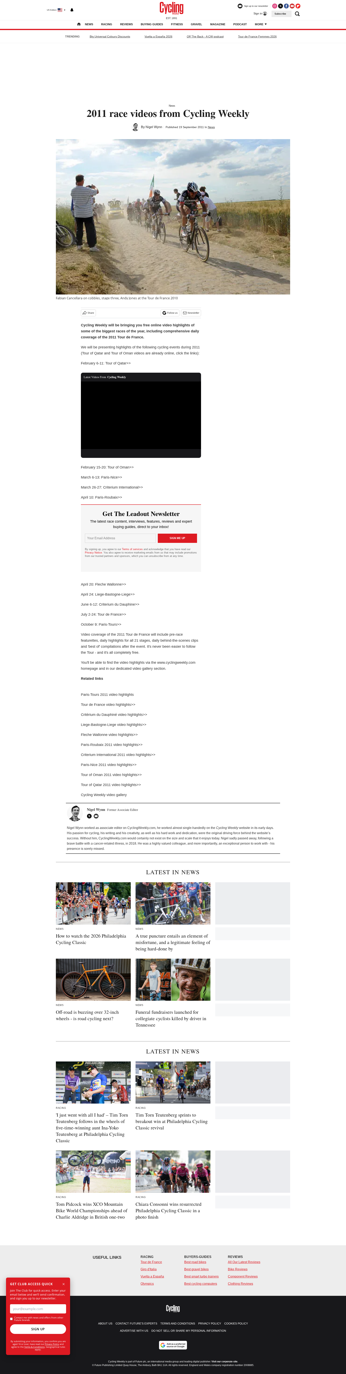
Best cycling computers (200, 1283)
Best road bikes (195, 1262)
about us (105, 1323)
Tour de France (151, 1262)
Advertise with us (134, 1330)
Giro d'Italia (149, 1269)
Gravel (196, 24)
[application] (141, 415)
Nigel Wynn (154, 127)
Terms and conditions (177, 1323)
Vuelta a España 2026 (158, 36)
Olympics (147, 1283)
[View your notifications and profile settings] (72, 10)
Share (91, 313)
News (89, 24)
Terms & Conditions (34, 1346)
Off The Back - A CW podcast (205, 36)
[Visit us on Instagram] (274, 6)
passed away (247, 838)
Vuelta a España (152, 1276)
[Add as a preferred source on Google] (173, 1345)
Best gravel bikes (196, 1269)
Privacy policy (209, 1323)
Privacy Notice (93, 552)
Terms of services (133, 549)
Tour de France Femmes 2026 (257, 36)
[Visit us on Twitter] (280, 6)
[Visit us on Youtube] (292, 6)
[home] (79, 24)
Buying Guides (152, 24)
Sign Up (38, 1329)
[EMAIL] (97, 816)
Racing (106, 24)
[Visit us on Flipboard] (298, 6)
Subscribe (280, 13)
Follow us (172, 313)
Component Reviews (243, 1276)
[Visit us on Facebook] (286, 6)
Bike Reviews (237, 1269)
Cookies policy (236, 1323)
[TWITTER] (90, 816)
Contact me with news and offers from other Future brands (38, 1318)
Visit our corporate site (224, 1361)
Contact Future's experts (136, 1323)
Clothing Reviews (240, 1283)
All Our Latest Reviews (244, 1262)
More (259, 24)
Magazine (217, 24)
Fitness (177, 24)
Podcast (240, 24)
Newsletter (193, 313)
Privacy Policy (52, 1344)
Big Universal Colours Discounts (110, 36)
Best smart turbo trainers (201, 1276)
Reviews (126, 24)
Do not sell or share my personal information (188, 1330)
